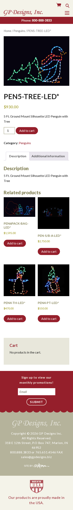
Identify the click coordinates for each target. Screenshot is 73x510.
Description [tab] (17, 156)
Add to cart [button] (14, 243)
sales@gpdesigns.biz (36, 457)
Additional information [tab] (48, 156)
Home (7, 31)
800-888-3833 (36, 20)
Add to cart (26, 130)
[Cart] (58, 5)
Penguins (19, 31)
